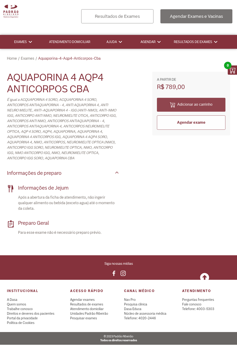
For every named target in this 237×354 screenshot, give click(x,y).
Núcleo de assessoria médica (145, 313)
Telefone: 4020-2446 (140, 318)
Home (12, 58)
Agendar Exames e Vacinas (196, 16)
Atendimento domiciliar (69, 42)
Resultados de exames (193, 42)
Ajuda (111, 42)
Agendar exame (191, 122)
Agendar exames (82, 300)
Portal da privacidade (22, 318)
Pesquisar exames (83, 318)
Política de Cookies (20, 323)
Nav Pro (130, 300)
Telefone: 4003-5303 (198, 309)
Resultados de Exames (117, 16)
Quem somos (16, 304)
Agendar (148, 42)
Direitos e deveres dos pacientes (30, 313)
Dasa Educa (132, 309)
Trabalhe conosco (20, 309)
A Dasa (12, 300)
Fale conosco (191, 304)
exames (27, 58)
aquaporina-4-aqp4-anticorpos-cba (69, 58)
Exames (20, 42)
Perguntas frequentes (198, 300)
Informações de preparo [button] (34, 173)
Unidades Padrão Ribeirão (89, 313)
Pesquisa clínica (135, 304)
